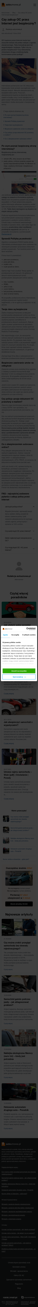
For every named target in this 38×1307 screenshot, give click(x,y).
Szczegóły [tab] (15, 635)
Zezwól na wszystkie (19, 671)
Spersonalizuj (18, 677)
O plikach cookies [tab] (29, 635)
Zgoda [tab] (5, 635)
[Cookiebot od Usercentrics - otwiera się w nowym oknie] (27, 628)
